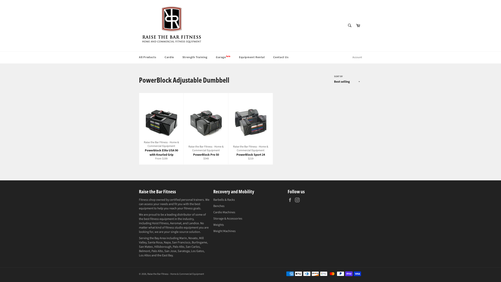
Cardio (169, 57)
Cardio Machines (224, 212)
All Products (147, 57)
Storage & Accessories (227, 218)
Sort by (338, 76)
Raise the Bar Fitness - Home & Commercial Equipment (175, 274)
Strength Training (194, 57)
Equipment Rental (252, 57)
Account (357, 57)
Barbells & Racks (224, 200)
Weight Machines (224, 231)
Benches (218, 206)
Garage (223, 57)
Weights (218, 225)
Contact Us (281, 57)
